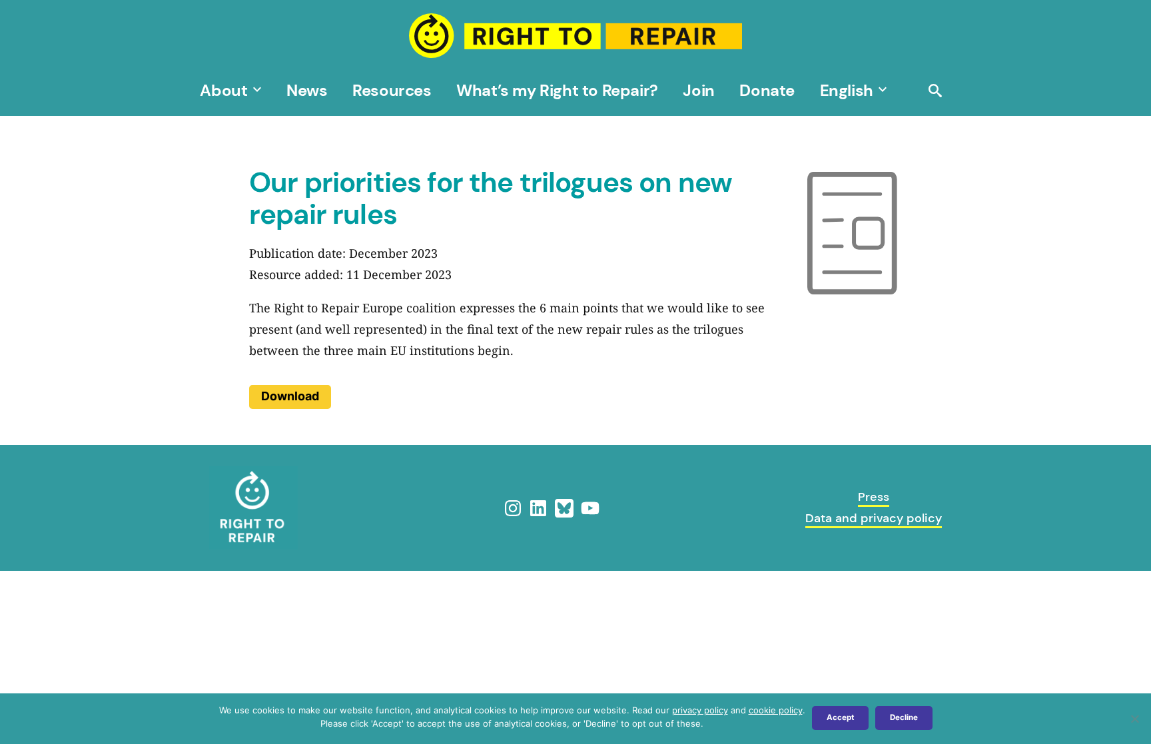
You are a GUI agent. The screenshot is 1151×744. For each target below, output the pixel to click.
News (306, 90)
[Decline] (1134, 718)
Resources (391, 90)
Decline (904, 717)
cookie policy (776, 710)
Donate (767, 90)
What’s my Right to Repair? (556, 90)
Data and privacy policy (873, 518)
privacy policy (700, 710)
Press (873, 497)
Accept (840, 717)
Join (698, 90)
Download (290, 396)
